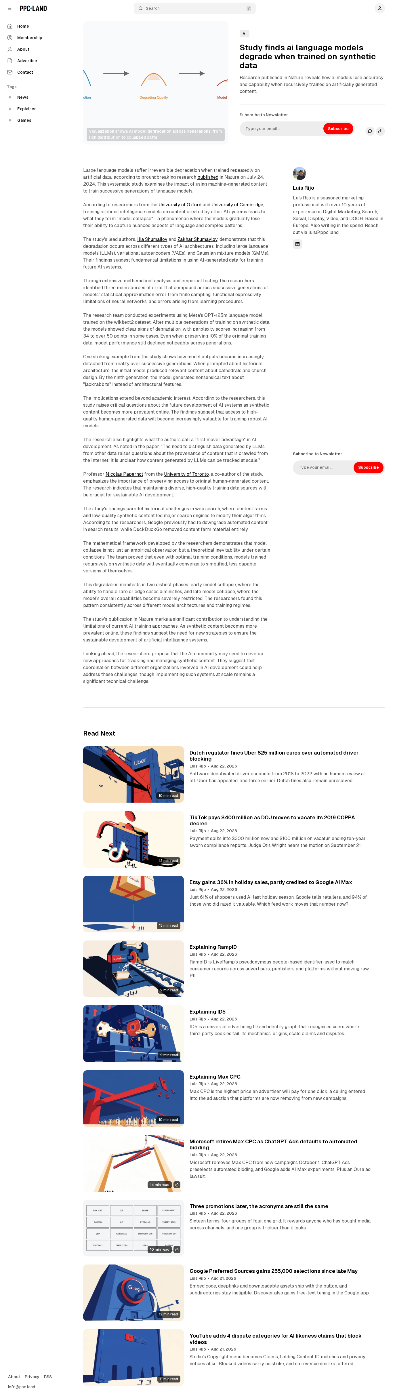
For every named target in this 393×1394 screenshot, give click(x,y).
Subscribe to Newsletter (264, 115)
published (207, 177)
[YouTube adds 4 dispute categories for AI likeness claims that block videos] (133, 1357)
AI (245, 33)
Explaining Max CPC (215, 1077)
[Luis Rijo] (299, 173)
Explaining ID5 (208, 1012)
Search (153, 8)
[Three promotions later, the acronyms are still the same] (133, 1228)
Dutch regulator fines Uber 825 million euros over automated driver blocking (274, 756)
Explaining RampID (213, 947)
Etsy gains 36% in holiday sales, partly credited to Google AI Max (271, 882)
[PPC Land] (33, 8)
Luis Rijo (303, 188)
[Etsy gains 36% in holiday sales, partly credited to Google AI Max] (133, 904)
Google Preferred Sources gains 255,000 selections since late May (274, 1271)
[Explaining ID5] (133, 1033)
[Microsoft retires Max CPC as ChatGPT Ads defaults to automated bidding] (133, 1163)
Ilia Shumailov (152, 239)
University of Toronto (186, 474)
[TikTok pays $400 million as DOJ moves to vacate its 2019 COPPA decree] (133, 839)
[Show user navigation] (380, 8)
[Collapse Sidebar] (10, 8)
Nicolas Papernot (124, 474)
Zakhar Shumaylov (198, 239)
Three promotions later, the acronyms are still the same (259, 1206)
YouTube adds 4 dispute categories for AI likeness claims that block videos (276, 1339)
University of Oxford (180, 204)
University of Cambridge (237, 204)
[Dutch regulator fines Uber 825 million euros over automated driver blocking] (133, 774)
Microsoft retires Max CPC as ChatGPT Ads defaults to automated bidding (273, 1144)
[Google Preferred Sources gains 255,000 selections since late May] (133, 1292)
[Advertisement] (336, 349)
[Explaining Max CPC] (133, 1098)
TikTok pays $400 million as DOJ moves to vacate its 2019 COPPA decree (272, 820)
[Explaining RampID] (133, 968)
